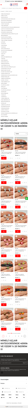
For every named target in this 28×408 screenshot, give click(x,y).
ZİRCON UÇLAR (4, 17)
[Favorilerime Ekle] (12, 148)
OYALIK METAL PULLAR (6, 68)
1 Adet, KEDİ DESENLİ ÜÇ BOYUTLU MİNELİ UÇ (6, 177)
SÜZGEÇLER (3, 91)
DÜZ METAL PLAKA (5, 111)
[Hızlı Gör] (2, 148)
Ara (25, 8)
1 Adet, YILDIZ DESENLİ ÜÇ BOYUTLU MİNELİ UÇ (6, 250)
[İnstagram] (2, 373)
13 (21, 336)
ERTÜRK (2, 150)
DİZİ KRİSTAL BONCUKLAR (6, 32)
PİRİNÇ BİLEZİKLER (5, 108)
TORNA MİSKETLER (5, 98)
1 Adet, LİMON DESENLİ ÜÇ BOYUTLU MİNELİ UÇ (20, 299)
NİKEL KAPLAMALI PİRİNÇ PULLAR (8, 66)
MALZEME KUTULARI (5, 106)
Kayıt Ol (25, 362)
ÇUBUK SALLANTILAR (5, 104)
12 (18, 336)
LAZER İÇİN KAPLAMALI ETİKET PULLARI (9, 33)
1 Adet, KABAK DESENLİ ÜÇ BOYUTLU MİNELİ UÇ (6, 299)
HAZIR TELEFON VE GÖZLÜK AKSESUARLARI (10, 27)
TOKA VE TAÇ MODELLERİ (6, 30)
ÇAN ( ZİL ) (3, 53)
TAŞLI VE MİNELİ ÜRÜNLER (6, 40)
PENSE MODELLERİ (5, 76)
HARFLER (3, 58)
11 (15, 336)
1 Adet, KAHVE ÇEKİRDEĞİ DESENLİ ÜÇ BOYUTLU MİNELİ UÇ (6, 324)
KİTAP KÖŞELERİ (4, 93)
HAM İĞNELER (4, 88)
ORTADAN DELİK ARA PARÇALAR (8, 18)
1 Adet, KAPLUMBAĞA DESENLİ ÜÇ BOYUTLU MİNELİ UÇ (5, 275)
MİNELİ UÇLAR (4, 15)
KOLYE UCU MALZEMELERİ (6, 50)
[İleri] (25, 336)
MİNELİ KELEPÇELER (5, 13)
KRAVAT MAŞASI (4, 116)
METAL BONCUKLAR (5, 48)
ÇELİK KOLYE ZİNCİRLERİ (6, 20)
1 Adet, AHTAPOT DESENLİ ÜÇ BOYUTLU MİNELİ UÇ (6, 153)
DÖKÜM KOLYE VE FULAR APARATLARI (9, 75)
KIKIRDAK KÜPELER (5, 63)
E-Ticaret (10, 406)
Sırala (17, 133)
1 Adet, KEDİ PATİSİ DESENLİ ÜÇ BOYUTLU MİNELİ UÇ (21, 202)
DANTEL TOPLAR (4, 80)
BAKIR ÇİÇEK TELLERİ (5, 70)
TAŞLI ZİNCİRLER (4, 25)
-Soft (6, 406)
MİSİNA (2, 55)
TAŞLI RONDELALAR (5, 81)
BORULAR (3, 86)
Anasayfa (2, 11)
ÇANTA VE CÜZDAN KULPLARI (7, 28)
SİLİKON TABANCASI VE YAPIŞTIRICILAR (9, 113)
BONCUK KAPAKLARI (5, 101)
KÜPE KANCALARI (5, 61)
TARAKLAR (3, 94)
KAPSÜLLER (3, 103)
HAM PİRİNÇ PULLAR (5, 65)
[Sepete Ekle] (3, 158)
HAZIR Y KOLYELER (5, 23)
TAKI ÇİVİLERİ (4, 45)
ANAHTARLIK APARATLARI (6, 38)
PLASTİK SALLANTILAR (5, 90)
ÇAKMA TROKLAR (5, 109)
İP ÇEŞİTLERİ (4, 51)
